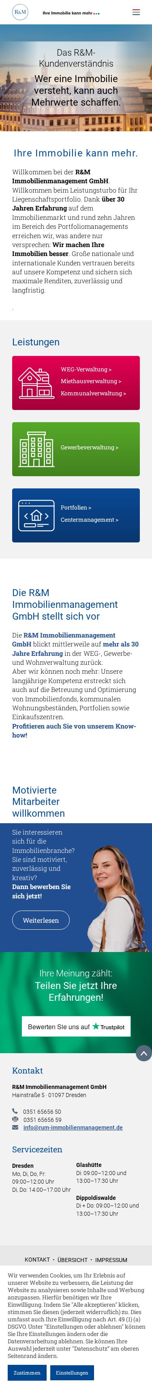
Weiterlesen (41, 920)
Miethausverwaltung (89, 381)
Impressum (111, 1260)
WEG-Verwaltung (84, 369)
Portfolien (74, 507)
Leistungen (109, 34)
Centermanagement (87, 519)
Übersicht (73, 1260)
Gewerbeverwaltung (87, 447)
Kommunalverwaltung (91, 393)
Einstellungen (72, 1372)
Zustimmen (27, 1372)
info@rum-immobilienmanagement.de (73, 1127)
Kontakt (37, 1259)
